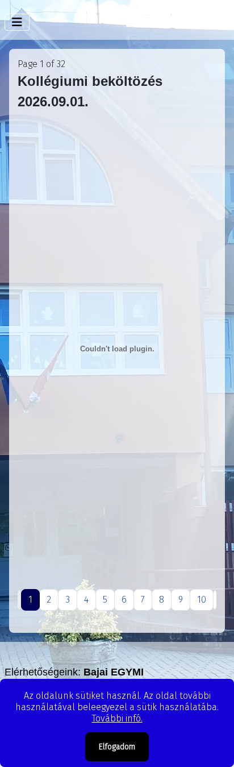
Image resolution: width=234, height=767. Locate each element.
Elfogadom (117, 747)
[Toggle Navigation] (17, 22)
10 (201, 599)
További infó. (117, 718)
